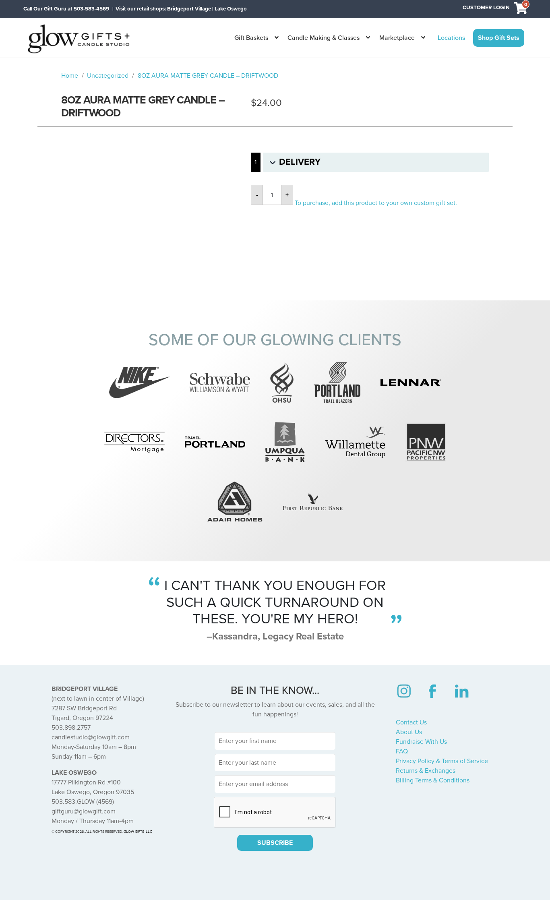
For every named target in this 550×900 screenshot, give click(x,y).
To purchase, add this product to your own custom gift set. (376, 203)
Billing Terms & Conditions (432, 780)
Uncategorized (107, 76)
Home (69, 76)
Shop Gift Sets (498, 38)
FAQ (402, 751)
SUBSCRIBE (275, 843)
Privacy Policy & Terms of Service (442, 761)
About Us (409, 732)
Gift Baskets (251, 38)
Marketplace (397, 38)
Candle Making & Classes (323, 38)
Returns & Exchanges (425, 771)
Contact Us (411, 722)
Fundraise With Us (421, 742)
